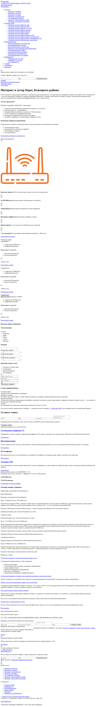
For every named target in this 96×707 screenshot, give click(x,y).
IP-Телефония (7, 373)
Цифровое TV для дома (15, 58)
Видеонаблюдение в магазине (17, 52)
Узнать (3, 634)
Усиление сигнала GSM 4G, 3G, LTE (20, 28)
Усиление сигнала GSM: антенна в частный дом (23, 37)
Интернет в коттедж (14, 13)
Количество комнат (7, 354)
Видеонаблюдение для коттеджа (18, 47)
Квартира (6, 333)
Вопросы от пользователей (13, 693)
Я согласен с (17, 660)
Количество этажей (7, 350)
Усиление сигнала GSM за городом (19, 30)
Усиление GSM (7, 462)
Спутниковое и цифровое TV (12, 430)
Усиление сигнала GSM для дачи (18, 26)
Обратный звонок (6, 5)
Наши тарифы (9, 690)
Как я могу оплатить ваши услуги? (13, 602)
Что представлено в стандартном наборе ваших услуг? (19, 558)
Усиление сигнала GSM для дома (18, 25)
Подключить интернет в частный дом (13, 136)
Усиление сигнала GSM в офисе (18, 33)
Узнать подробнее (15, 483)
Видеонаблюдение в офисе (16, 50)
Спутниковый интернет (16, 18)
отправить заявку (76, 624)
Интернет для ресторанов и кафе (18, 20)
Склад (5, 339)
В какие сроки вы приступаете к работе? (15, 590)
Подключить (5, 437)
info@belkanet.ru (6, 701)
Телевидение (7, 369)
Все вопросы (5, 608)
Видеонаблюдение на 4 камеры (18, 55)
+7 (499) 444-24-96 (55, 408)
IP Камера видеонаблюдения (17, 53)
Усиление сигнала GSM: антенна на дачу (21, 35)
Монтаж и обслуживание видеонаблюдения (22, 48)
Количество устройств (8, 357)
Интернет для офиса (14, 11)
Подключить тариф (7, 265)
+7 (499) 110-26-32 (6, 649)
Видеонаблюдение (9, 371)
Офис (5, 337)
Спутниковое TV (13, 62)
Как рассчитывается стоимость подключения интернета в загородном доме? (26, 576)
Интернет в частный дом (16, 16)
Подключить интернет (8, 236)
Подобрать (4, 644)
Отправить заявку (7, 425)
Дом (4, 331)
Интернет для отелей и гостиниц (18, 21)
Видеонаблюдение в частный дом (19, 43)
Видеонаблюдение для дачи (17, 45)
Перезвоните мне (42, 78)
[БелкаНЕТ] (5, 1)
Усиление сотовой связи (10, 367)
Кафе (4, 335)
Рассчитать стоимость (8, 384)
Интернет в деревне (14, 15)
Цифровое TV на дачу (15, 60)
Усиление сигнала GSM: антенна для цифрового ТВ (25, 38)
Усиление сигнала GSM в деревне (19, 31)
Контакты (7, 691)
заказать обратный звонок (21, 696)
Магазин (6, 341)
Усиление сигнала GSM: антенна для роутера (22, 40)
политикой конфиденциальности (21, 660)
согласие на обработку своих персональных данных (78, 628)
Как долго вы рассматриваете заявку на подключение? (19, 582)
